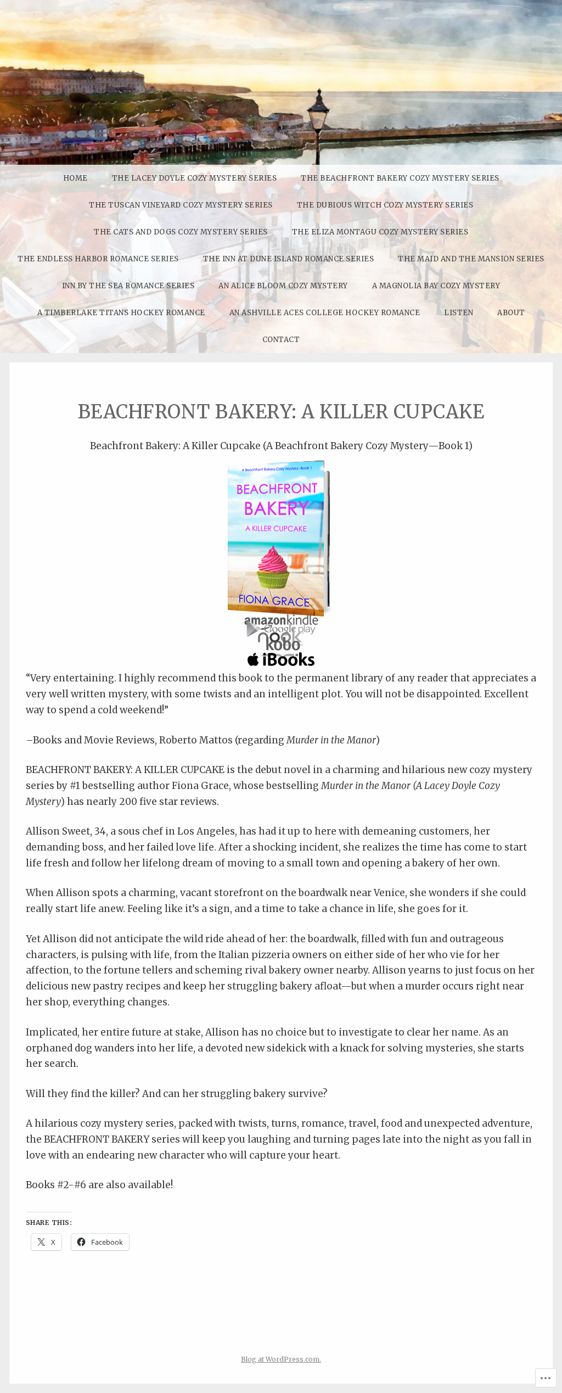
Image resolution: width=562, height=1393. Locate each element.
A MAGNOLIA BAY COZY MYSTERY (436, 285)
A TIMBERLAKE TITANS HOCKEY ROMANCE (121, 312)
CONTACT (281, 339)
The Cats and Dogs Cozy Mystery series (181, 232)
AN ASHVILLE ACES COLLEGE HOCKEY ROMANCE (324, 312)
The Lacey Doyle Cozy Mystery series (194, 178)
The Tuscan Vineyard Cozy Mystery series (181, 205)
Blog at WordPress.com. (281, 1359)
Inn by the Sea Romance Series (128, 285)
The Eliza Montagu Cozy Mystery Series (380, 232)
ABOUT (511, 312)
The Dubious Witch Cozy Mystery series (385, 205)
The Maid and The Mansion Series (471, 259)
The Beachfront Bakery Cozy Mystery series (400, 178)
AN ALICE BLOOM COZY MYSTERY (283, 285)
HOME (75, 178)
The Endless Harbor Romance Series (98, 259)
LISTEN (458, 312)
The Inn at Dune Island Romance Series (288, 259)
